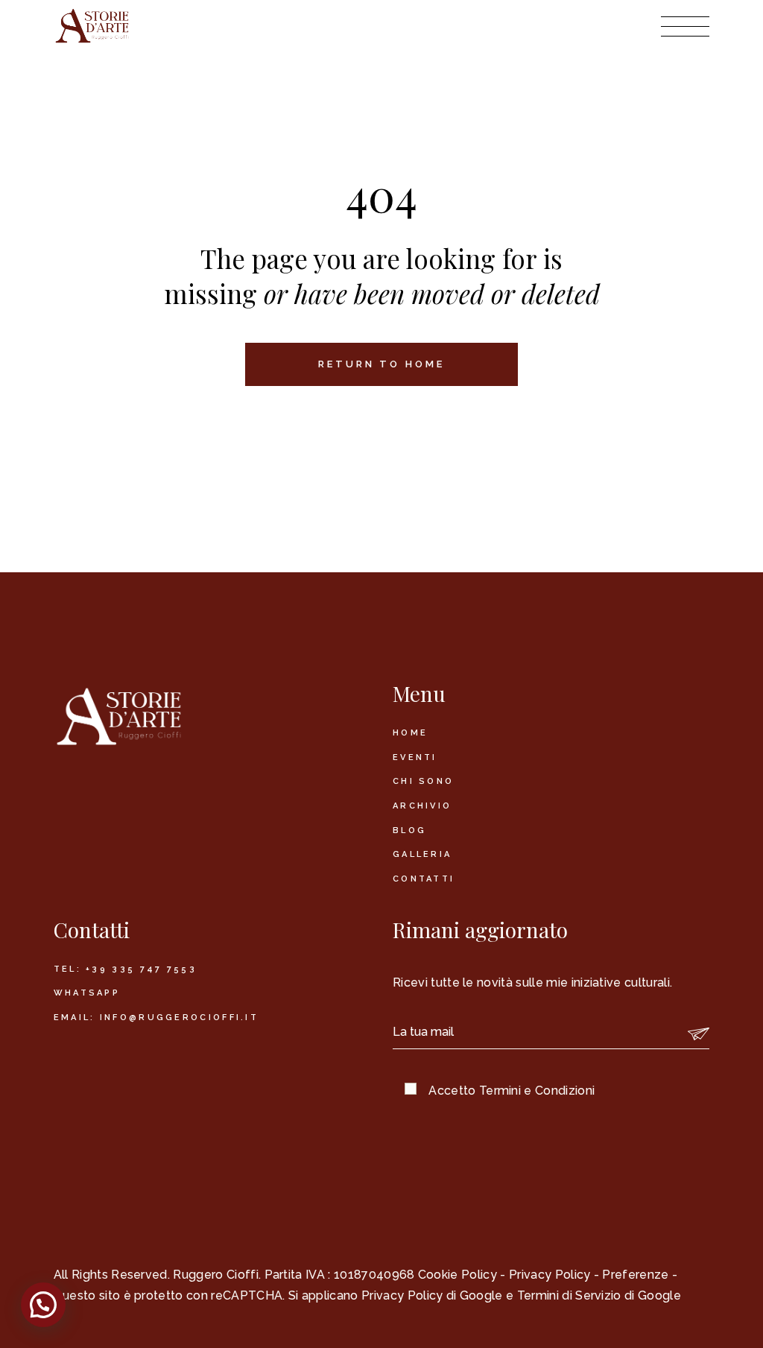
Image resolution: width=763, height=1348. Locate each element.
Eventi (415, 757)
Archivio (422, 806)
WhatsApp (87, 993)
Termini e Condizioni (537, 1090)
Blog (409, 830)
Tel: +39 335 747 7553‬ (125, 969)
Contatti (424, 879)
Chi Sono (423, 781)
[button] (43, 1304)
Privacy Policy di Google (432, 1295)
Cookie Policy (457, 1275)
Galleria (422, 854)
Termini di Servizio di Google (599, 1295)
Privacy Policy (549, 1275)
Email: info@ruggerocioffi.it (156, 1017)
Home (410, 733)
